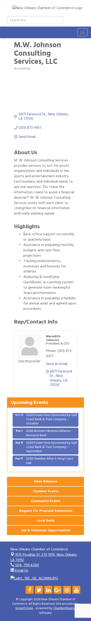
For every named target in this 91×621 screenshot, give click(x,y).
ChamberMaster (64, 608)
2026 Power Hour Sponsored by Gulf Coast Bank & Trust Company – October (51, 417)
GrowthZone (24, 608)
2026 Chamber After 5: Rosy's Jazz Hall (49, 459)
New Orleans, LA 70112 (43, 557)
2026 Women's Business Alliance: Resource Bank (48, 431)
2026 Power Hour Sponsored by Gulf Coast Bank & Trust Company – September (51, 445)
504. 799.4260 (26, 565)
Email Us (21, 570)
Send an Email (56, 364)
